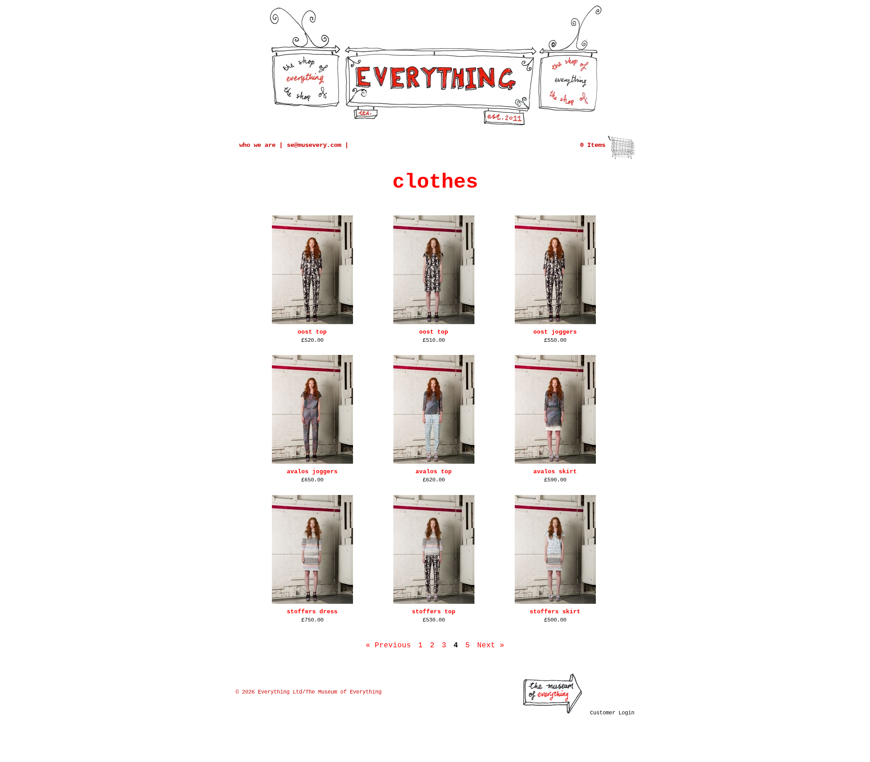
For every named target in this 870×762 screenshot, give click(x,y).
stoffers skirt (555, 611)
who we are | (261, 145)
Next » (490, 645)
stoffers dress (312, 611)
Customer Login (612, 713)
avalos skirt (555, 471)
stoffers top (433, 611)
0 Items (592, 145)
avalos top (434, 471)
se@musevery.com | (317, 145)
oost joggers (555, 332)
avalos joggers (312, 471)
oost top (312, 332)
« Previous (388, 645)
